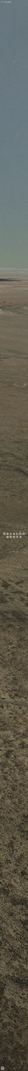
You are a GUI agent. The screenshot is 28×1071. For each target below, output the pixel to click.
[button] (1, 2)
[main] (14, 535)
